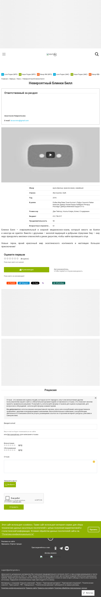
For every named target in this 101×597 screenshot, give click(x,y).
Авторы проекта (50, 553)
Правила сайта (31, 588)
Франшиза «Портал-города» (11, 544)
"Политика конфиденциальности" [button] (18, 534)
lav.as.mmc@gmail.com (20, 121)
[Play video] (50, 155)
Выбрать (11, 484)
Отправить (13, 507)
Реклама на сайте (8, 541)
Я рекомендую (28, 270)
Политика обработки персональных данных (70, 588)
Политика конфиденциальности (13, 588)
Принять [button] (94, 529)
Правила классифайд (45, 588)
